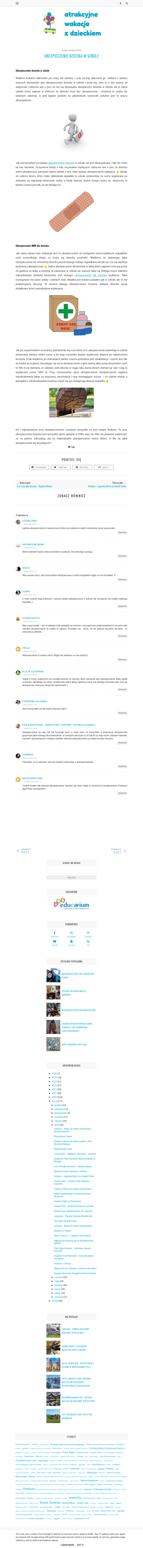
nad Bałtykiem (63, 1481)
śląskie (118, 1503)
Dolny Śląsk (68, 1452)
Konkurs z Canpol (62, 1230)
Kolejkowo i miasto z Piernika (26, 1469)
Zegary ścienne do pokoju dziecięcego (73, 1189)
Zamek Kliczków (100, 1514)
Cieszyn (26, 1453)
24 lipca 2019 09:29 (30, 524)
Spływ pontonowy (21, 1503)
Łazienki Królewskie (23, 1473)
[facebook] (119, 3)
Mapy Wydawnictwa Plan (74, 1044)
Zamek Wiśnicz (21, 1518)
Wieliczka (61, 1511)
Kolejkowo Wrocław (44, 1469)
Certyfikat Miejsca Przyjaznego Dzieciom (107, 1448)
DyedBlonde (29, 521)
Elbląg (46, 1456)
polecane (88, 1489)
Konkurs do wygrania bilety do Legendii (73, 1211)
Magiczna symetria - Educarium (74, 1473)
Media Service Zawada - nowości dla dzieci (75, 1268)
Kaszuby (81, 1465)
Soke (116, 1498)
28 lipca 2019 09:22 (30, 651)
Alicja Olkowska (33, 671)
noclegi (18, 1484)
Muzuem (52, 1481)
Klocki (108, 1465)
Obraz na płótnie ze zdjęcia (43, 1484)
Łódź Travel (41, 1473)
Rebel (99, 1498)
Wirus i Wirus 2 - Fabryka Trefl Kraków (72, 1235)
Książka (101, 1469)
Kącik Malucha (98, 1464)
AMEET (35, 1444)
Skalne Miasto (108, 1498)
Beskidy (25, 1448)
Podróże (29, 1489)
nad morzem (74, 1481)
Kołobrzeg (57, 1469)
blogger (71, 945)
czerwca (58, 1277)
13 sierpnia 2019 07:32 (31, 782)
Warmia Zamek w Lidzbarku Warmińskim (30, 1511)
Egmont (38, 1456)
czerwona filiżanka (34, 701)
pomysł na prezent (32, 1493)
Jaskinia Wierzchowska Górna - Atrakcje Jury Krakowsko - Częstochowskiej (78, 1027)
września (59, 1117)
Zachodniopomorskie (24, 1514)
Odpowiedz (122, 532)
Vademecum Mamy (33, 544)
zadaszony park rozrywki (43, 1515)
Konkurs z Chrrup (62, 1263)
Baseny (18, 1448)
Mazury (32, 1476)
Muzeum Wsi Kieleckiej (39, 1481)
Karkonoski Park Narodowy (59, 1465)
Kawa (89, 1465)
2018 (54, 1301)
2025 (54, 1077)
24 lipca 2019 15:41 (30, 595)
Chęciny (19, 1452)
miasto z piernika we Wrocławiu (76, 1477)
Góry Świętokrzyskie (108, 1456)
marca (57, 1289)
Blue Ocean (56, 1448)
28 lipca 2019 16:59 (30, 728)
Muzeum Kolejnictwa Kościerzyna (78, 1010)
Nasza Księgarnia (89, 1480)
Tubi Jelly (65, 1507)
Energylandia (54, 1456)
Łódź (33, 1473)
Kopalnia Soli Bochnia (88, 1469)
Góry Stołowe (93, 1456)
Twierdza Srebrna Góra (80, 1507)
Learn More (67, 1545)
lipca (57, 1125)
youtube (55, 945)
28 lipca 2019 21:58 (30, 758)
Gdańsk (80, 1456)
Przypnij (84, 467)
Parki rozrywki (89, 1484)
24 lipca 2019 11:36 (30, 571)
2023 (54, 1085)
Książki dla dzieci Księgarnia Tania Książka (75, 1273)
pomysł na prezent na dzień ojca (104, 1493)
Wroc (88, 1511)
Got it (80, 1545)
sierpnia (58, 1121)
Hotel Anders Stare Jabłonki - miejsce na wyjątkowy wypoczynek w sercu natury (77, 1382)
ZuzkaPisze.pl (31, 618)
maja (56, 1281)
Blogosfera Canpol (63, 1136)
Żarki (88, 1518)
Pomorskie (20, 1493)
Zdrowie (49, 1518)
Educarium (29, 1456)
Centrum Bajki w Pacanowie (67, 1201)
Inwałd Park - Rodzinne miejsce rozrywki (74, 1206)
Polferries (116, 1490)
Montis (91, 1477)
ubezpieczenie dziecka (61, 162)
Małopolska (92, 1472)
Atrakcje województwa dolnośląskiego (67, 1444)
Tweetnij (63, 467)
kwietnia (58, 1285)
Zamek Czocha (86, 1515)
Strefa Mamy (68, 1503)
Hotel (59, 1461)
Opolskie (69, 1484)
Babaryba (120, 1444)
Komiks (66, 1469)
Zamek (64, 1514)
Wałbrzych (109, 1507)
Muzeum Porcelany (22, 1481)
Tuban (57, 1507)
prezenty (75, 1497)
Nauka (102, 1481)
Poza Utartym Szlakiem (25, 1498)
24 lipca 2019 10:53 (30, 548)
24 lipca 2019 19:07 (30, 622)
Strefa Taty (83, 1503)
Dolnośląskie (56, 1452)
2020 (54, 1097)
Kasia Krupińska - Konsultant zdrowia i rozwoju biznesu (58, 725)
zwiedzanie (79, 1518)
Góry (86, 1456)
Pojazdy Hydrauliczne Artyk (46, 1490)
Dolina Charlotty (43, 1453)
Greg (119, 1456)
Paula (26, 648)
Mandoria (102, 1473)
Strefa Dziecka (50, 1502)
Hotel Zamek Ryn (96, 1461)
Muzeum (104, 1476)
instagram (71, 937)
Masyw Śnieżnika (114, 1473)
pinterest (88, 937)
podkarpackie (118, 1484)
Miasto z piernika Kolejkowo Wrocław (50, 1477)
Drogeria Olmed (96, 1452)
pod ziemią (107, 1484)
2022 (54, 1089)
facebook (55, 937)
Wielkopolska (80, 1511)
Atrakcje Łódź (44, 1445)
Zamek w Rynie (113, 1515)
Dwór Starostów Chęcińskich (113, 1453)
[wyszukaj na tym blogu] (126, 3)
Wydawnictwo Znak (107, 1511)
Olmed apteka (60, 1484)
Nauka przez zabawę (114, 1481)
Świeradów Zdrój (21, 1507)
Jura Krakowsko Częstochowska (28, 1465)
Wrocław (95, 1511)
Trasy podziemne (46, 1507)
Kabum (45, 1465)
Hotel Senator (83, 1461)
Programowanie (89, 1498)
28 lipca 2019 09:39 (30, 675)
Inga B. (26, 568)
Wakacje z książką (96, 1507)
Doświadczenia (82, 1452)
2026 (54, 1073)
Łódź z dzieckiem (54, 1473)
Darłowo (33, 1453)
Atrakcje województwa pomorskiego (100, 1444)
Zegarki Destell (67, 1518)
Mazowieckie (21, 1476)
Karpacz (73, 1465)
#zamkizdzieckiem (23, 1444)
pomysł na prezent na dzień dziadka (78, 1493)
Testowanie (33, 1507)
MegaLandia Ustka (63, 1149)
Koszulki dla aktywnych (65, 1221)
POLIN (123, 1490)
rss (88, 945)
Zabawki (121, 1511)
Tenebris (28, 755)
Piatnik (99, 1484)
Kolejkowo (116, 1465)
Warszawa (51, 1511)
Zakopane (56, 1515)
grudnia (58, 1105)
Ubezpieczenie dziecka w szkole (70, 1171)
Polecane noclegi (102, 1489)
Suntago (93, 1503)
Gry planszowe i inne (26, 1460)
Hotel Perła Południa (70, 1461)
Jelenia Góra (108, 1461)
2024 (54, 1081)
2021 (54, 1093)
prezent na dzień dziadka (44, 1498)
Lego (117, 1469)
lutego (57, 1293)
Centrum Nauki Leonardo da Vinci (75, 1448)
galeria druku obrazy (68, 1456)
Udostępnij (41, 467)
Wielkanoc (70, 1511)
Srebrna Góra (33, 1503)
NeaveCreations (32, 778)
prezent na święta (61, 1498)
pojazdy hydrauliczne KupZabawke (70, 1490)
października (60, 1113)
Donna (26, 591)
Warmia (118, 1507)
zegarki (56, 1518)
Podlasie (19, 1490)
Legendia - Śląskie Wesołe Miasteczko (73, 1216)
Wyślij (106, 467)
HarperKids (43, 1461)
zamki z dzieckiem (36, 1518)
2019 (54, 1101)
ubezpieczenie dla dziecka (91, 275)
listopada (59, 1109)
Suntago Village (103, 1503)
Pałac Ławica (78, 1484)
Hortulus (52, 1461)
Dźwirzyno (19, 1456)
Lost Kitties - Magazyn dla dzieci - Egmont (75, 1154)
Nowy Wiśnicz (27, 1484)
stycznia (58, 1297)
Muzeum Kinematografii (118, 1477)
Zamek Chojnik (74, 1515)
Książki (109, 1468)
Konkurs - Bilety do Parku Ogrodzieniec (73, 1226)
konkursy (75, 1468)
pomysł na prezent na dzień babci (52, 1493)
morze (97, 1477)
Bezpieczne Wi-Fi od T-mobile (40, 1448)
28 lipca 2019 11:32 (30, 705)
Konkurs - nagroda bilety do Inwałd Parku (74, 1176)
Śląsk (112, 1503)
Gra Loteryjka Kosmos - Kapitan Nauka (72, 1166)
